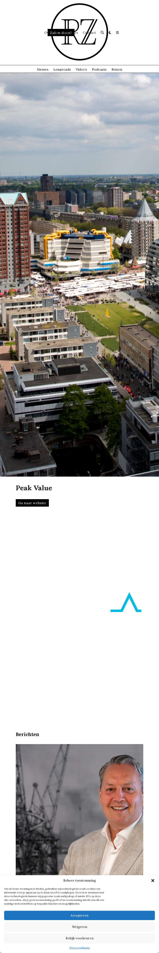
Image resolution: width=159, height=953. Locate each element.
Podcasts (99, 69)
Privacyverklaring (79, 947)
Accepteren (79, 915)
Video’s (81, 69)
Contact (89, 32)
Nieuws (42, 69)
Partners (71, 32)
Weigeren (79, 927)
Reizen (117, 69)
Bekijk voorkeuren (80, 938)
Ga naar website (32, 503)
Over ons (51, 32)
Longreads (62, 69)
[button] (153, 880)
